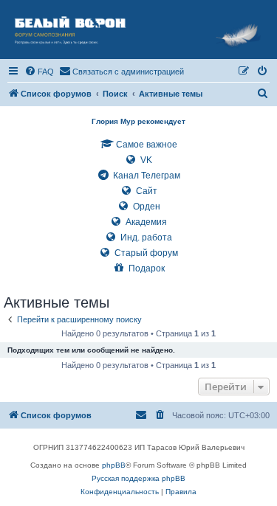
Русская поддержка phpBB (138, 478)
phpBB (114, 465)
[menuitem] (39, 71)
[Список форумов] (138, 29)
